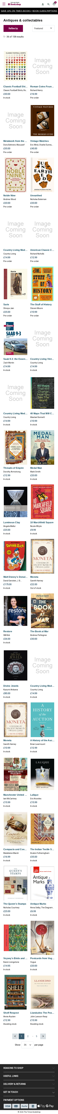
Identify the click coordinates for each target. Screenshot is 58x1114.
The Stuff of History (41, 304)
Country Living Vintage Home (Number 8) (42, 359)
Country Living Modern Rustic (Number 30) (15, 250)
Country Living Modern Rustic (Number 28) (42, 686)
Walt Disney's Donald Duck (15, 577)
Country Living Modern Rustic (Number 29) (15, 413)
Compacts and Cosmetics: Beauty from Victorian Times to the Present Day (15, 849)
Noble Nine (9, 195)
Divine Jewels (10, 686)
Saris (6, 304)
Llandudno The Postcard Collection (42, 1013)
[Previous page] (15, 1036)
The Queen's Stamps (14, 904)
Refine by (13, 28)
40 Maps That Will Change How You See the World (42, 413)
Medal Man (36, 468)
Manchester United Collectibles (15, 795)
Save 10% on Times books (16, 11)
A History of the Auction (42, 740)
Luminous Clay (11, 522)
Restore (7, 631)
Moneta (34, 577)
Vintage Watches (39, 141)
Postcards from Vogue (42, 958)
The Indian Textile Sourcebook (42, 849)
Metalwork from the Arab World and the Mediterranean (15, 141)
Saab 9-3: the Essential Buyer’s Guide (15, 359)
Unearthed (36, 195)
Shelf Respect (11, 1013)
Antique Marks (38, 904)
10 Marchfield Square (41, 522)
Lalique (34, 795)
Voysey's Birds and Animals (15, 958)
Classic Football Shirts (15, 86)
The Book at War (39, 631)
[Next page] (43, 1036)
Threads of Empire (13, 468)
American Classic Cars (42, 250)
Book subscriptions (45, 11)
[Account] (43, 4)
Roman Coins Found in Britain (42, 86)
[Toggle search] (48, 4)
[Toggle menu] (4, 4)
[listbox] (43, 28)
